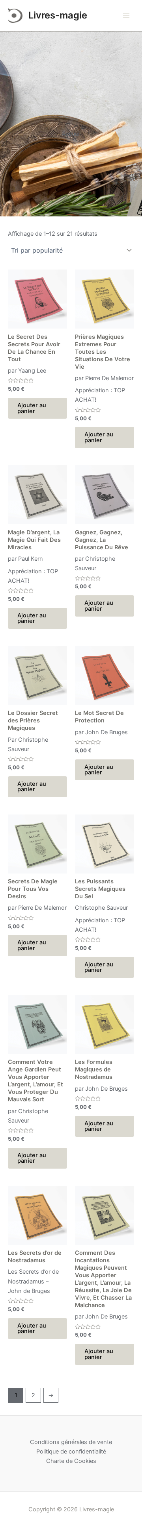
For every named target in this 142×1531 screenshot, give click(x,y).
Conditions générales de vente (71, 1442)
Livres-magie (57, 15)
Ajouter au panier (31, 408)
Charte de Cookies (71, 1461)
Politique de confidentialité (71, 1451)
